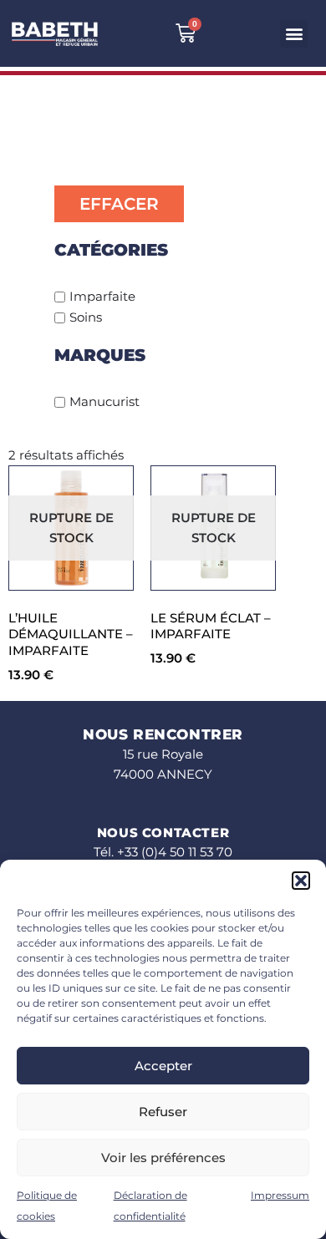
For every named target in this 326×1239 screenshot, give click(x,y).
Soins (85, 317)
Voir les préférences (163, 1157)
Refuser (163, 1112)
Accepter (163, 1066)
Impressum (280, 1195)
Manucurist (104, 401)
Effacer (119, 204)
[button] (301, 880)
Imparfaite (102, 296)
